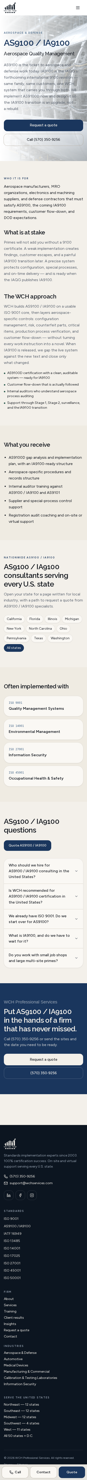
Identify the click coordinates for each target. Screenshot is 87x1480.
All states (14, 648)
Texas (38, 638)
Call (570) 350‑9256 (43, 139)
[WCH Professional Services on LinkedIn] (9, 1195)
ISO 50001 (12, 1278)
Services (10, 1305)
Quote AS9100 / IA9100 (27, 845)
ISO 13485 (12, 1241)
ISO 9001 (11, 1219)
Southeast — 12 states (22, 1411)
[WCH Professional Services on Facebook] (20, 1195)
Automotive (13, 1359)
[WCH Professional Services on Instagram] (32, 1195)
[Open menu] (77, 7)
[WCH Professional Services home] (10, 7)
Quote (71, 1472)
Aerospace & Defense (20, 1353)
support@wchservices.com (31, 1183)
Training (10, 1311)
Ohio (63, 629)
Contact (10, 1336)
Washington (60, 638)
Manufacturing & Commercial (27, 1372)
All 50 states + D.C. (18, 1436)
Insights (10, 1324)
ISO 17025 (12, 1256)
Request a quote (43, 125)
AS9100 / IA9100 (17, 1226)
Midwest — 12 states (20, 1417)
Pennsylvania (16, 638)
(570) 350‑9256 (43, 1073)
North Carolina (40, 629)
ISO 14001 (12, 1248)
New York (14, 629)
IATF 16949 (13, 1234)
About (9, 1299)
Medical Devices (16, 1365)
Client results (14, 1318)
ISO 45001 (12, 1270)
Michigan (72, 619)
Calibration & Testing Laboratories (30, 1378)
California (14, 619)
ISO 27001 (12, 1263)
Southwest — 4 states (21, 1423)
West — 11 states (17, 1430)
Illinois (52, 619)
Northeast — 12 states (21, 1404)
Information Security (20, 1384)
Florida (34, 619)
